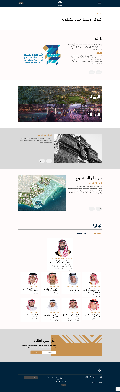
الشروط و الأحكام (85, 379)
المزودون (93, 382)
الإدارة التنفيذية (81, 233)
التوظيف (100, 379)
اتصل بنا (100, 382)
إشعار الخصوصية (86, 377)
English (21, 3)
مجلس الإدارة (97, 233)
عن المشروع (93, 379)
